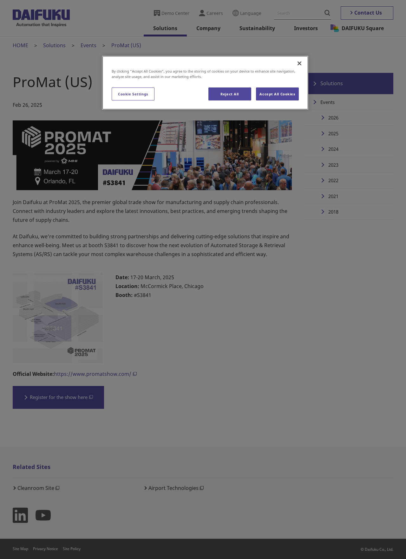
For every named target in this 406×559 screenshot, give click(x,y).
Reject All (229, 94)
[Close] (299, 63)
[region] (205, 83)
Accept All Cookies (277, 94)
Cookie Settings (133, 94)
